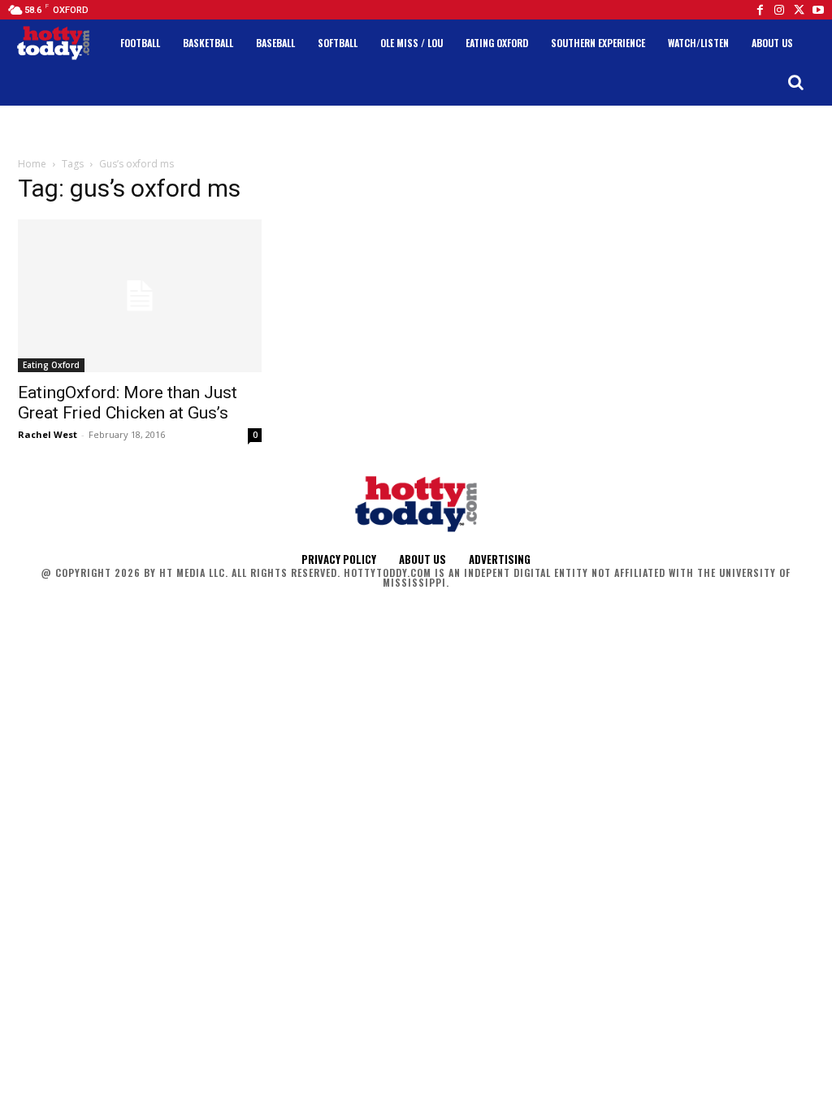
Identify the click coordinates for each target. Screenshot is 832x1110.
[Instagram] (779, 9)
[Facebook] (759, 9)
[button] (795, 82)
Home (32, 164)
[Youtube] (818, 9)
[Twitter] (798, 9)
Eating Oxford (51, 365)
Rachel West (47, 434)
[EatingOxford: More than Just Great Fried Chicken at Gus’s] (140, 295)
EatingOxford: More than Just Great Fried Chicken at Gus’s (127, 403)
